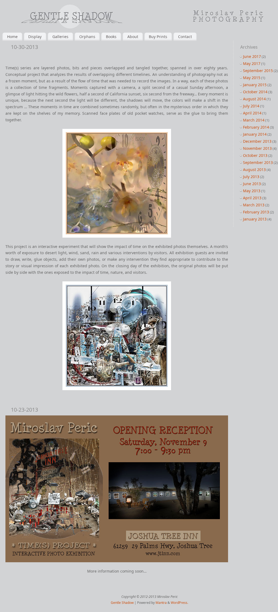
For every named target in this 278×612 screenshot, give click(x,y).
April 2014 (252, 113)
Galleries (60, 36)
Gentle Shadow (122, 602)
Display (35, 36)
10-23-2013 (24, 409)
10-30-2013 (24, 47)
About (132, 36)
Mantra (161, 602)
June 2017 (252, 56)
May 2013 (251, 190)
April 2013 (252, 197)
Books (111, 36)
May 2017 (251, 63)
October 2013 (255, 155)
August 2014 (254, 98)
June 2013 (252, 183)
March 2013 (253, 204)
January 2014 (255, 134)
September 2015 (258, 70)
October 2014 (255, 91)
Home (12, 36)
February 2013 (256, 212)
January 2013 (255, 219)
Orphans (87, 36)
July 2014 (251, 105)
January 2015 (255, 84)
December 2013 (257, 141)
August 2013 (254, 169)
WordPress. (179, 602)
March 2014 (253, 120)
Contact (185, 36)
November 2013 (257, 148)
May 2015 (251, 77)
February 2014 (256, 127)
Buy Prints (158, 36)
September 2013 (258, 162)
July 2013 (251, 176)
